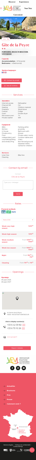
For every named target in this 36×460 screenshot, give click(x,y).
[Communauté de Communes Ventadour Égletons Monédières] (19, 450)
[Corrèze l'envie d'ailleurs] (28, 450)
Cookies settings (18, 446)
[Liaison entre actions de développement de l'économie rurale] (6, 450)
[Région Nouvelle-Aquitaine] (12, 450)
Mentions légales (8, 445)
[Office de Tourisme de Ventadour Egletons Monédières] (12, 8)
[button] (12, 2)
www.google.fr (12, 337)
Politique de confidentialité (22, 445)
